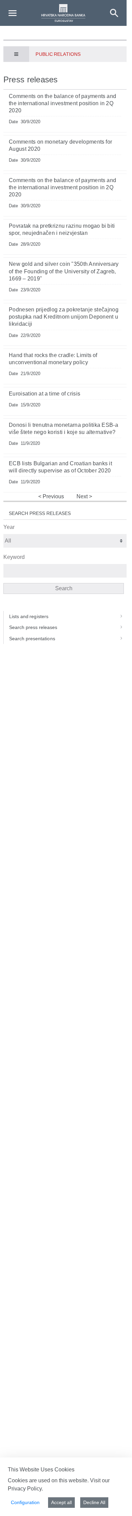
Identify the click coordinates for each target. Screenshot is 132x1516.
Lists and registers (28, 616)
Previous (52, 496)
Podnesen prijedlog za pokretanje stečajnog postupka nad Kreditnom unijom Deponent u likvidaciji (63, 317)
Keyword (14, 557)
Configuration (25, 1502)
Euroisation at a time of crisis (44, 394)
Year (9, 527)
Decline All (94, 1502)
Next (82, 496)
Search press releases (33, 627)
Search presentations (32, 638)
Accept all (61, 1502)
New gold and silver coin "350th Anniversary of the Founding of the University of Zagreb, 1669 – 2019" (64, 271)
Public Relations (58, 54)
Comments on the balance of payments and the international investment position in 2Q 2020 (62, 103)
